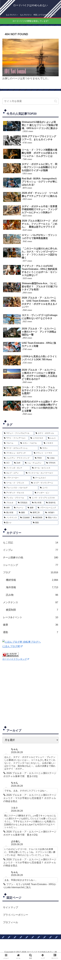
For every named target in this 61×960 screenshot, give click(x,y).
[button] (55, 101)
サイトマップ (10, 907)
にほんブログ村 (11, 646)
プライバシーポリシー (15, 914)
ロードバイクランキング (14, 659)
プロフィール (10, 922)
